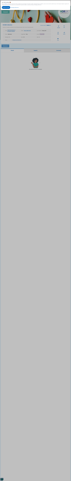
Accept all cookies (6, 7)
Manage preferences (15, 7)
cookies (5, 3)
